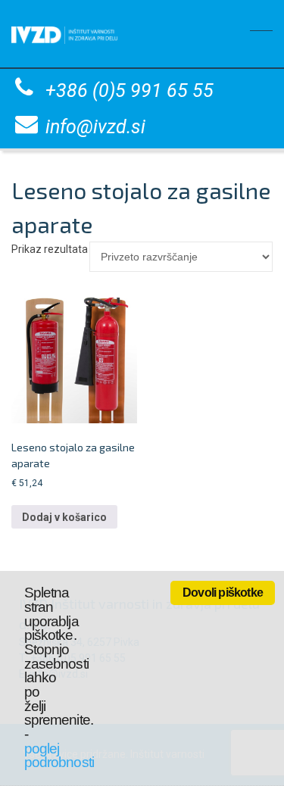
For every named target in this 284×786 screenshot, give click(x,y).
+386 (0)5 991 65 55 (129, 90)
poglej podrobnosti (59, 756)
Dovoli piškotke (223, 592)
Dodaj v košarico (64, 517)
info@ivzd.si (95, 127)
